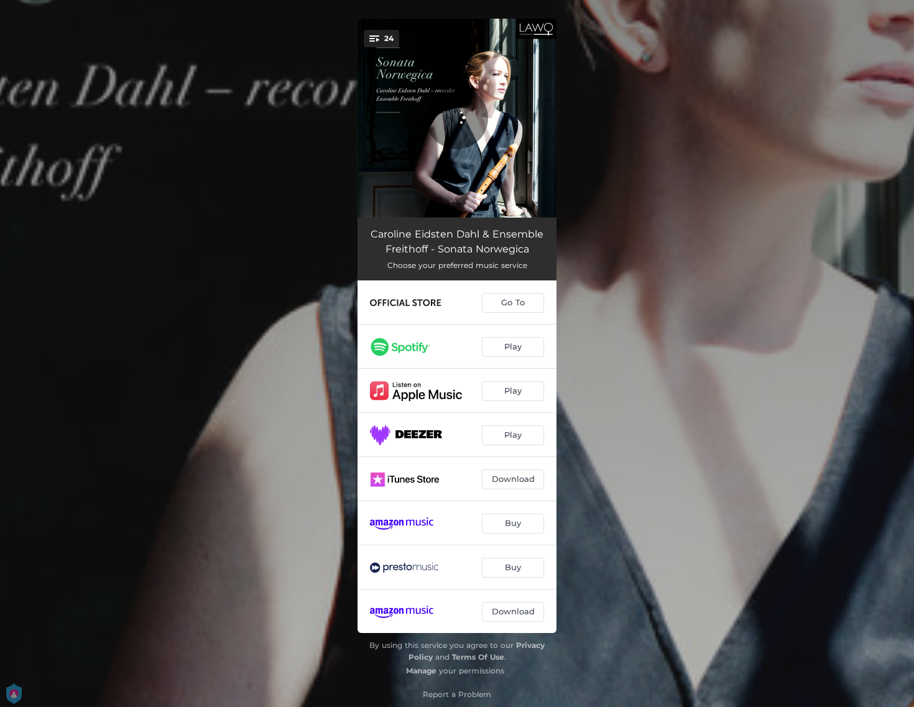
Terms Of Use (478, 657)
